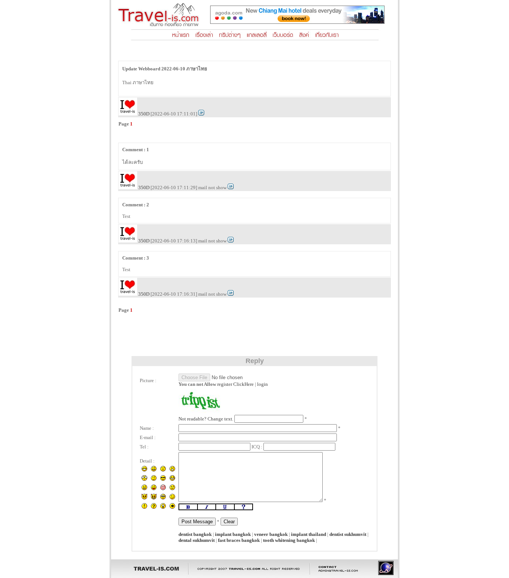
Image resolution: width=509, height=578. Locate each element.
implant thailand (308, 534)
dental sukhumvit (196, 540)
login (262, 384)
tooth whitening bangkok (289, 540)
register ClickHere (235, 384)
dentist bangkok (195, 534)
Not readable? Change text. (205, 419)
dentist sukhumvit (347, 534)
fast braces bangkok (239, 540)
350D (143, 114)
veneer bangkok (271, 534)
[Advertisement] (254, 333)
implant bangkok (233, 534)
